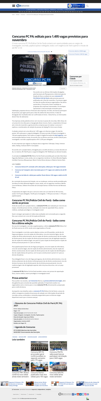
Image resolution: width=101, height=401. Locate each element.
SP (77, 11)
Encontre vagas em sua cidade (76, 80)
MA (43, 11)
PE (60, 11)
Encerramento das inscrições (27, 332)
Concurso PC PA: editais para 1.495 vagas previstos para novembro (40, 14)
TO (81, 11)
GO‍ (40, 11)
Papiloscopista (40, 315)
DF (36, 11)
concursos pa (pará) (32, 336)
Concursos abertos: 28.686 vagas (77, 51)
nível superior (58, 135)
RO (70, 11)
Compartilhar (62, 88)
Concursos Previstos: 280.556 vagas (78, 54)
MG (51, 11)
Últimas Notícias (31, 9)
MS (48, 11)
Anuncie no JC (31, 394)
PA (53, 11)
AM (29, 11)
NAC (20, 11)
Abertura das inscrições (25, 330)
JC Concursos (33, 281)
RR (73, 11)
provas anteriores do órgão (53, 281)
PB (55, 11)
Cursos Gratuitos (69, 9)
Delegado (20, 315)
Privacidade (38, 394)
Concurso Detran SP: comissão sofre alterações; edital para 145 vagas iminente (40, 167)
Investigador (27, 315)
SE (79, 11)
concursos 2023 (22, 336)
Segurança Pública (29, 317)
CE (33, 11)
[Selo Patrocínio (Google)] (76, 5)
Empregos (53, 9)
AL (24, 11)
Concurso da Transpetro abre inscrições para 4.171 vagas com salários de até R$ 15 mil (40, 171)
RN (66, 11)
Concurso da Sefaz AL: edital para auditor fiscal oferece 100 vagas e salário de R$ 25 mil (41, 176)
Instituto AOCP (26, 321)
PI (61, 11)
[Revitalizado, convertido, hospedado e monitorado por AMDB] (87, 398)
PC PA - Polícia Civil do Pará (21, 309)
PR (57, 11)
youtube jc (60, 9)
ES (38, 11)
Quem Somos (16, 394)
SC (75, 11)
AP (26, 11)
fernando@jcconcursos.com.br (29, 88)
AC (22, 11)
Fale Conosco (23, 394)
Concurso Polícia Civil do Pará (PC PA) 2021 (38, 51)
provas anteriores (42, 336)
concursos (14, 336)
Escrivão (33, 315)
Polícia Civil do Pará (42, 98)
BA (31, 11)
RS (68, 11)
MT (45, 11)
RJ (63, 11)
